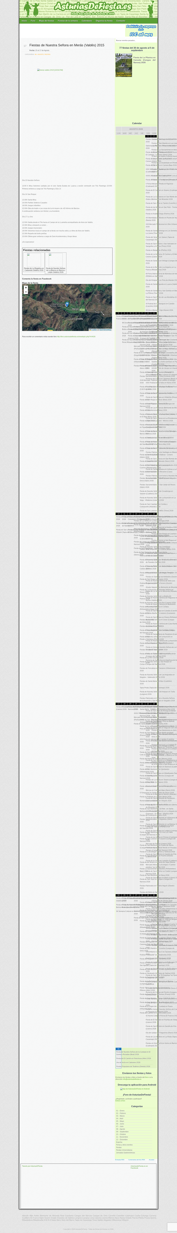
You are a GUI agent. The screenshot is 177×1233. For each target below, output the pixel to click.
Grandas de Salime (65, 1218)
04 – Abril (119, 1119)
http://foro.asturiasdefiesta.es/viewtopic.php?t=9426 (76, 337)
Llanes (105, 1218)
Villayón (125, 1220)
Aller (31, 1215)
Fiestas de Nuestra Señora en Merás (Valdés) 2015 (66, 45)
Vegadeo (107, 1220)
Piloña (141, 1218)
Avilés (36, 1215)
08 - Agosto (39, 54)
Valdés (100, 1220)
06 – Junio (120, 1124)
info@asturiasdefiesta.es (132, 1079)
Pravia (147, 1218)
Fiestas (119, 1147)
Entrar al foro (120, 1101)
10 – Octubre (121, 1134)
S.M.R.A (47, 1220)
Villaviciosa (116, 1220)
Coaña (137, 1215)
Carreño (112, 1215)
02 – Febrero (121, 1113)
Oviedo (128, 1218)
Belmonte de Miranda (49, 1215)
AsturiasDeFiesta (81, 1229)
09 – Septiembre (122, 1132)
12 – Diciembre (122, 1140)
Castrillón (120, 1215)
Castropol (129, 1215)
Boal (62, 1215)
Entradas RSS (119, 1159)
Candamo (69, 1215)
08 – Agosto (120, 1129)
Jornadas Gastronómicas (125, 1153)
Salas (53, 1220)
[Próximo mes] (154, 129)
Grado (53, 1218)
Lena (92, 1218)
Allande (25, 1215)
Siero (59, 1220)
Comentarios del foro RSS (136, 1159)
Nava (117, 1218)
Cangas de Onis (100, 1215)
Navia (122, 1218)
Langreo (78, 1218)
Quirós (153, 1218)
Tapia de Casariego (83, 1220)
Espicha (119, 1142)
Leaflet (94, 329)
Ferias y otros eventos (124, 1145)
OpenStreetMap (105, 329)
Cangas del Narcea (83, 1215)
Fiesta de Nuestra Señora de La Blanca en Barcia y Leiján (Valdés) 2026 (55, 270)
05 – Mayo (120, 1121)
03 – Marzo (120, 1116)
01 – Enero (120, 1111)
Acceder (151, 1159)
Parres (135, 1218)
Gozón (47, 1218)
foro (146, 1077)
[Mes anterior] (118, 129)
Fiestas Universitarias (124, 1150)
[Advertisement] (72, 30)
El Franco (34, 1218)
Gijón (41, 1218)
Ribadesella (38, 1220)
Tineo (94, 1220)
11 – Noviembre (122, 1137)
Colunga (144, 1215)
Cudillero (26, 1218)
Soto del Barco (68, 1220)
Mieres (111, 1218)
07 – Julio (119, 1126)
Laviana (85, 1218)
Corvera (152, 1215)
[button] (67, 304)
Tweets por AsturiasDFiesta (32, 1166)
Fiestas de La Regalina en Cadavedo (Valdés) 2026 (34, 269)
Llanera (98, 1218)
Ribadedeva (27, 1220)
